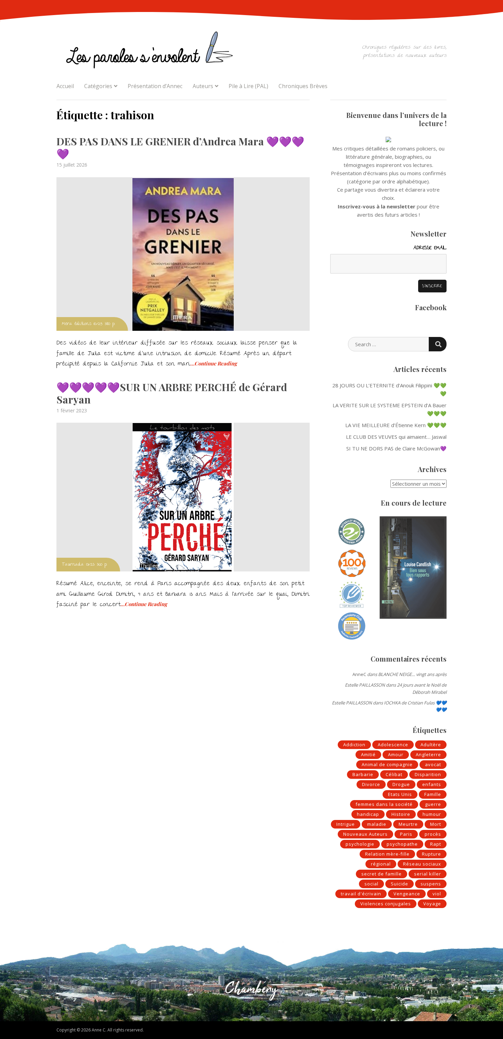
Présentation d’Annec (155, 86)
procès (433, 834)
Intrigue (345, 824)
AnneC (359, 674)
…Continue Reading (213, 363)
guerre (433, 804)
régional (381, 864)
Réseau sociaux (422, 864)
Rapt (435, 844)
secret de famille (381, 874)
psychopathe (402, 844)
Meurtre (408, 824)
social (371, 884)
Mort (435, 824)
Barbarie (362, 774)
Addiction (354, 744)
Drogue (401, 784)
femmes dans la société (384, 804)
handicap (368, 814)
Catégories (98, 86)
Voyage (432, 904)
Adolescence (393, 744)
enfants (431, 784)
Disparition (428, 774)
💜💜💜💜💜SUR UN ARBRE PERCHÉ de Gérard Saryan (171, 393)
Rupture (431, 854)
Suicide (399, 884)
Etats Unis (400, 794)
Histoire (400, 814)
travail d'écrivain (361, 894)
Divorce (371, 784)
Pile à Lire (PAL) (248, 86)
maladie (376, 824)
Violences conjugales (385, 904)
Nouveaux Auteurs (365, 834)
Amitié (368, 754)
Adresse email (430, 248)
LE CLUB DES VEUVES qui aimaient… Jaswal (396, 436)
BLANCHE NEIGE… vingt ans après (412, 674)
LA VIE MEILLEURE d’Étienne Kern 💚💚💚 (396, 425)
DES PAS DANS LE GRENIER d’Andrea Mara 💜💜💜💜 (180, 147)
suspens (431, 884)
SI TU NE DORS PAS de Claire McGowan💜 (396, 448)
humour (432, 814)
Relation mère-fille (387, 854)
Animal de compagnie (387, 764)
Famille (432, 794)
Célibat (394, 774)
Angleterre (428, 754)
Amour (395, 754)
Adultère (431, 744)
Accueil (65, 86)
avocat (433, 764)
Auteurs (203, 86)
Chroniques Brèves (303, 86)
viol (437, 894)
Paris (406, 834)
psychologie (360, 844)
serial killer (427, 874)
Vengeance (407, 894)
